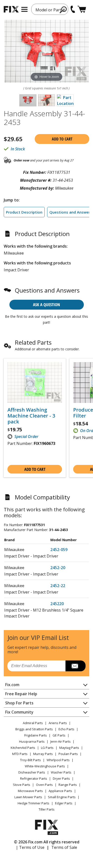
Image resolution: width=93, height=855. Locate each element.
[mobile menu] (24, 9)
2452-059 (58, 549)
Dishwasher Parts (31, 772)
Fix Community (19, 712)
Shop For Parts (19, 703)
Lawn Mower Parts (28, 797)
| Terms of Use (30, 847)
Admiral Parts (33, 723)
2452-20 (57, 567)
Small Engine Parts (62, 797)
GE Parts (59, 735)
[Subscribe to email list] (75, 665)
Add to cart (62, 139)
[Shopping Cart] (81, 9)
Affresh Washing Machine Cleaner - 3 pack (31, 416)
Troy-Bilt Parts (30, 760)
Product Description (24, 212)
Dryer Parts (61, 778)
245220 (57, 603)
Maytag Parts (69, 747)
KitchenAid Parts (23, 747)
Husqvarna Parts (32, 741)
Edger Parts (63, 803)
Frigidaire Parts (35, 735)
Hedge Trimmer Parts (33, 803)
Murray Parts (43, 754)
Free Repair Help (21, 693)
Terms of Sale (64, 847)
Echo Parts (66, 729)
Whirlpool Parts (58, 760)
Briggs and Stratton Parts (34, 729)
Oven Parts (44, 784)
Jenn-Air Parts (60, 741)
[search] (63, 9)
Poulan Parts (68, 754)
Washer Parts (61, 772)
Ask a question (46, 304)
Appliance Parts (60, 791)
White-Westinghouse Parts (45, 766)
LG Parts (47, 747)
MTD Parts (20, 754)
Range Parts (68, 784)
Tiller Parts (47, 809)
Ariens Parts (58, 723)
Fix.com (12, 684)
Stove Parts (21, 784)
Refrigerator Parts (33, 778)
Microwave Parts (30, 791)
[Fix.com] (11, 9)
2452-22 (57, 585)
